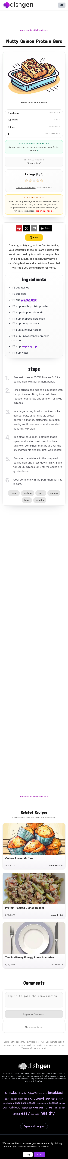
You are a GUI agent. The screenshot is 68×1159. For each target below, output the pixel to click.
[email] (34, 228)
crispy (62, 1103)
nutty (41, 493)
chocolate (20, 1102)
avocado (35, 1114)
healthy (47, 1113)
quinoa (54, 493)
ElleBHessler (56, 865)
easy (25, 1113)
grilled (16, 1113)
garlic (24, 1093)
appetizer (27, 1107)
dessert (38, 1107)
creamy (52, 1107)
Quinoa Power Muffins (19, 858)
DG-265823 (57, 964)
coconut (53, 1102)
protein (28, 493)
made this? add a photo (34, 102)
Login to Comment (34, 1014)
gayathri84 (57, 915)
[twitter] (26, 228)
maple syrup (29, 346)
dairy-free (23, 1098)
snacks (40, 500)
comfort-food (11, 1107)
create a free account (26, 187)
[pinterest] (19, 228)
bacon (62, 1107)
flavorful (33, 1093)
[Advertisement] (34, 20)
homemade (42, 1103)
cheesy (43, 1093)
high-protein (57, 1099)
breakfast (55, 1093)
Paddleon (13, 113)
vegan (13, 493)
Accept (39, 1154)
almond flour (29, 300)
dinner (14, 1099)
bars (26, 500)
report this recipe (45, 211)
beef (7, 1099)
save (35, 237)
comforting (8, 1103)
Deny (28, 1154)
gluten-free (40, 1098)
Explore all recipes (34, 1126)
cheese (31, 1102)
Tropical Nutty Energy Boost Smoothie (29, 957)
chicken (12, 1092)
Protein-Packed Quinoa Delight (24, 907)
